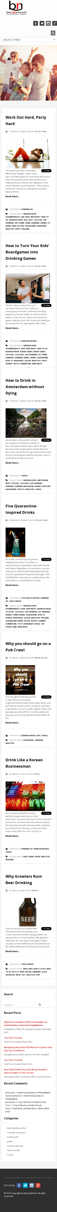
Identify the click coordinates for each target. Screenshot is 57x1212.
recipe (27, 621)
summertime (25, 364)
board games (26, 351)
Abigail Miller (41, 658)
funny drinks (19, 615)
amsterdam (42, 480)
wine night (37, 364)
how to (9, 361)
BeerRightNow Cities (31, 735)
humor (9, 618)
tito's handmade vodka (29, 624)
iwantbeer (41, 226)
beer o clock (40, 969)
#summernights (13, 217)
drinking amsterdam (24, 486)
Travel (24, 476)
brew (22, 972)
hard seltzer (18, 226)
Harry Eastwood (13, 1095)
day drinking (31, 354)
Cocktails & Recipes (30, 598)
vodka (9, 627)
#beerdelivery (29, 214)
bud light (28, 220)
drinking (35, 223)
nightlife (10, 229)
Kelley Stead (40, 131)
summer (42, 621)
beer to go (42, 348)
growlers (10, 975)
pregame (25, 229)
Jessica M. (10, 1092)
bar (23, 217)
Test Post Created (13, 1038)
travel (38, 489)
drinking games (22, 358)
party (18, 229)
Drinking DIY (27, 209)
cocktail (38, 220)
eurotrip (46, 486)
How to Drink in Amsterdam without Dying (25, 387)
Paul (8, 1108)
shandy (9, 364)
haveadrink (30, 226)
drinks (44, 223)
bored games (39, 351)
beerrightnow (16, 220)
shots (16, 364)
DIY (39, 354)
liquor (27, 361)
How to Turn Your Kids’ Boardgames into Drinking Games (27, 252)
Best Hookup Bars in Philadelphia (34, 1092)
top (42, 624)
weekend (10, 860)
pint (38, 975)
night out (20, 975)
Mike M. (35, 890)
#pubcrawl (28, 740)
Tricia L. (37, 774)
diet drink (19, 223)
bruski (28, 972)
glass (44, 972)
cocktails (19, 354)
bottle (15, 972)
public (10, 1141)
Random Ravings (29, 341)
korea (37, 856)
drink (27, 223)
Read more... (13, 196)
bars (25, 969)
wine (15, 627)
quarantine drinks (14, 621)
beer (27, 217)
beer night (36, 217)
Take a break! (15, 601)
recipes (34, 621)
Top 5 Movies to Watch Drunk (32, 1102)
